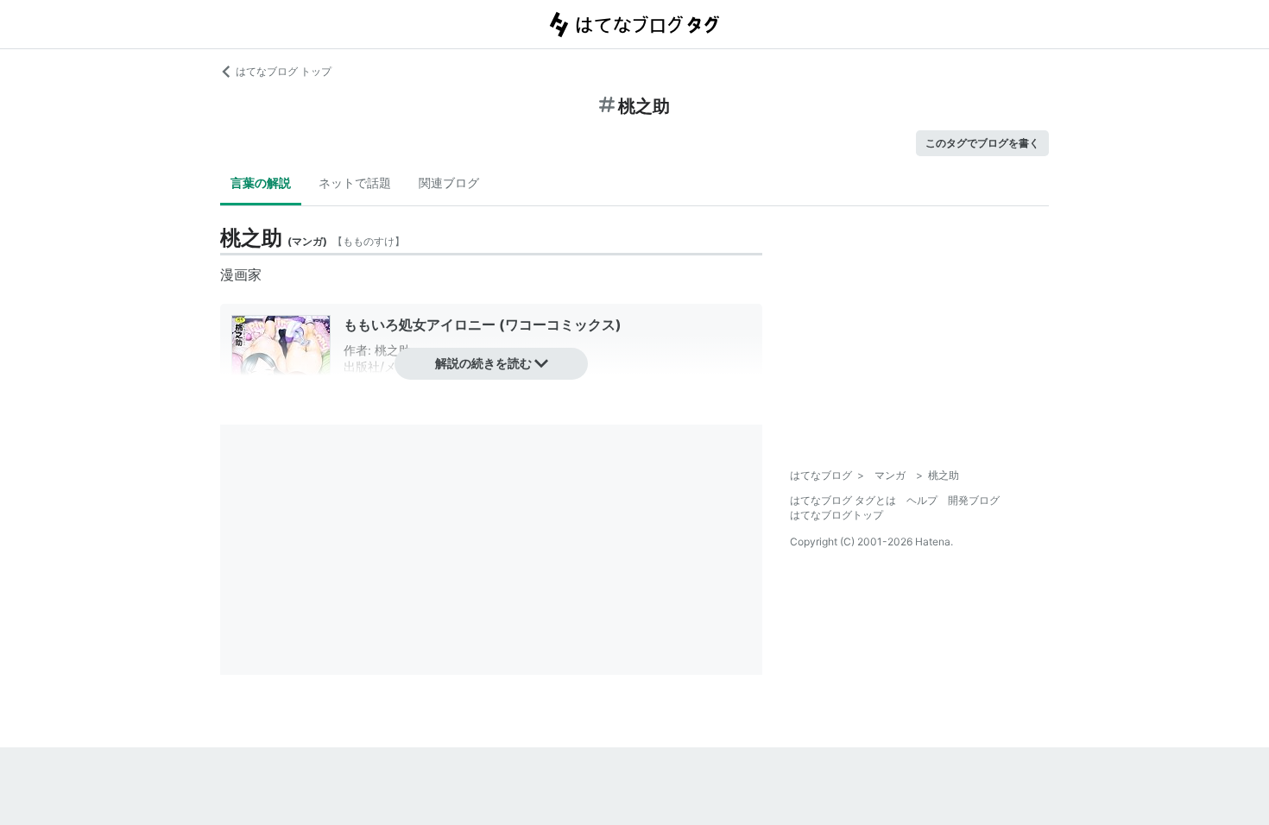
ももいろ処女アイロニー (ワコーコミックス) (483, 324)
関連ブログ (449, 182)
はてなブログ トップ (283, 71)
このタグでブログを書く (982, 142)
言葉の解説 (260, 182)
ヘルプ (922, 500)
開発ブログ (974, 500)
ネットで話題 (355, 182)
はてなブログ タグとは (843, 500)
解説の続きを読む (483, 363)
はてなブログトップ (836, 514)
